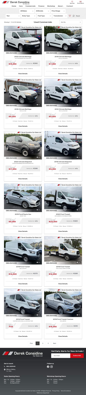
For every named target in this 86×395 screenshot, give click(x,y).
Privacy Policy (55, 390)
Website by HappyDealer (43, 392)
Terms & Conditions (66, 390)
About (60, 6)
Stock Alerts (80, 3)
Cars (21, 6)
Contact (69, 6)
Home (14, 6)
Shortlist (72, 3)
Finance (41, 6)
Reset (78, 16)
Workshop (51, 6)
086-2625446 (10, 366)
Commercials (30, 6)
